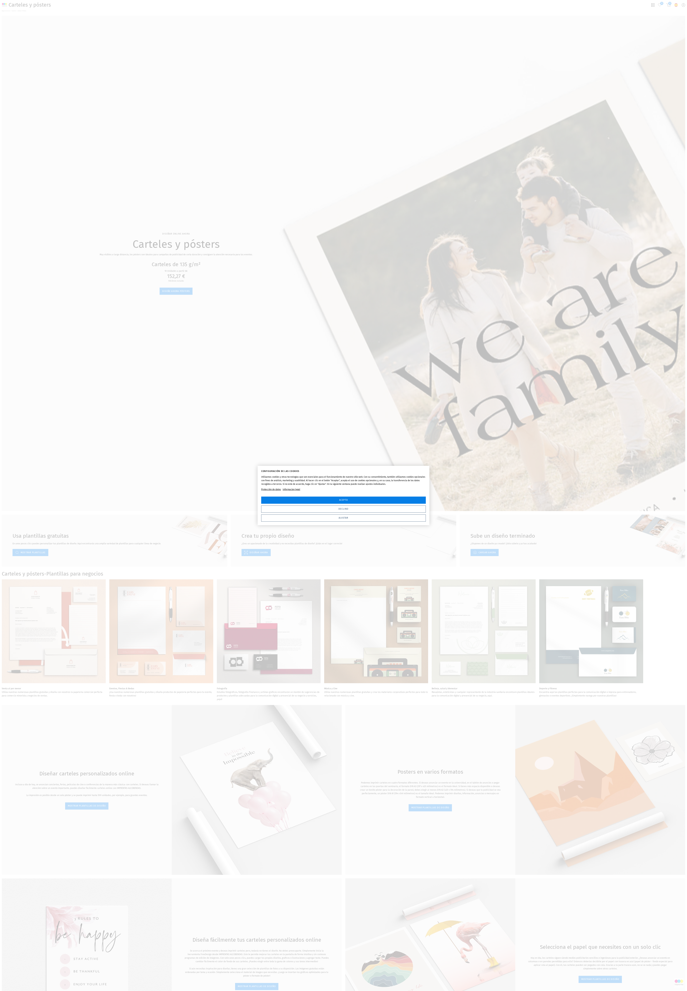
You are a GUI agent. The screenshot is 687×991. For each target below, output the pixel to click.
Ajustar (343, 518)
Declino (343, 509)
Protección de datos (271, 489)
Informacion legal (291, 489)
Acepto (343, 500)
